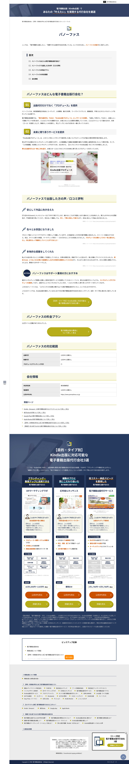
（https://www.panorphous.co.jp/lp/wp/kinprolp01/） (104, 221)
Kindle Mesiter (69, 699)
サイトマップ (110, 762)
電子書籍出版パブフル (102, 691)
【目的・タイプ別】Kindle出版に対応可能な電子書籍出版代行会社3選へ (69, 302)
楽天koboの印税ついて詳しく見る (35, 412)
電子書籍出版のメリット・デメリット (56, 720)
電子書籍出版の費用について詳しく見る (69, 331)
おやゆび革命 (62, 696)
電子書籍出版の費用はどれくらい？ (61, 718)
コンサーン (40, 696)
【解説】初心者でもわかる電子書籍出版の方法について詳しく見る (45, 426)
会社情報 (35, 79)
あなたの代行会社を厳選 (69, 10)
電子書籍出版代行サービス (84, 691)
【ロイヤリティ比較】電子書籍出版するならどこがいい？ (45, 659)
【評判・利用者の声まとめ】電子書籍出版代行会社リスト (45, 655)
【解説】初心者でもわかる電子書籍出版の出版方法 (38, 714)
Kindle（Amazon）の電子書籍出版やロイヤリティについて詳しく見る (46, 409)
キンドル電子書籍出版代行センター (68, 693)
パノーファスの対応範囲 (40, 74)
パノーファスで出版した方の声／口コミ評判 (46, 66)
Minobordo (51, 696)
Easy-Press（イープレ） (31, 699)
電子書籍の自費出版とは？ (104, 718)
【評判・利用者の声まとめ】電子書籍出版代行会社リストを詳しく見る (46, 423)
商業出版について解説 (34, 651)
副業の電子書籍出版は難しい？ (32, 720)
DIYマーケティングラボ (49, 691)
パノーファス (102, 696)
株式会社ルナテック (61, 688)
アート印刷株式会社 (77, 688)
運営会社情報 (28, 729)
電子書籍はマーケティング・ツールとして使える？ (38, 723)
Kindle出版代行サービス (31, 693)
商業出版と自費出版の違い (31, 678)
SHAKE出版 (91, 696)
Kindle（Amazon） (29, 708)
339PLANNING (87, 693)
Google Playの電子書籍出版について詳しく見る (39, 416)
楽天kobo (42, 708)
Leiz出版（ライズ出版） (103, 693)
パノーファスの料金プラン (40, 70)
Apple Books (65, 708)
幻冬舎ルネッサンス (66, 691)
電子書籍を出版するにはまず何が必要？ (35, 718)
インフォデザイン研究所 (31, 691)
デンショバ (57, 699)
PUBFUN (48, 688)
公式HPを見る (37, 595)
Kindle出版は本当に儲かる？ (84, 718)
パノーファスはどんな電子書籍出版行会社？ (46, 61)
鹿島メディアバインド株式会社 (32, 688)
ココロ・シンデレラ (77, 696)
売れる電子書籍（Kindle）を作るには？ (68, 723)
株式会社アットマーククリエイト (97, 688)
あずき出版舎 (28, 696)
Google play (53, 708)
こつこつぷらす (82, 699)
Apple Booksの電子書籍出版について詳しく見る (39, 419)
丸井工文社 (46, 699)
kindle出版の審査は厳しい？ (80, 720)
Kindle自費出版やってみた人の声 (94, 723)
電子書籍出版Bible (111, 2)
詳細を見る (37, 604)
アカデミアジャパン (48, 693)
